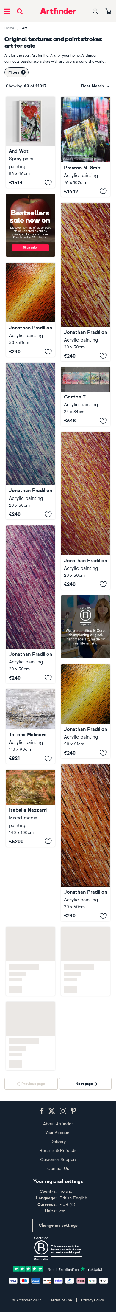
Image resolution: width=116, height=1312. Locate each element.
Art (24, 28)
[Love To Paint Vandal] (30, 142)
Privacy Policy (92, 1300)
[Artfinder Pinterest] (73, 1111)
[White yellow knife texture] (85, 711)
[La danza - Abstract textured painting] (30, 808)
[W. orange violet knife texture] (85, 848)
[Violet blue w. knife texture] (30, 441)
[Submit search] (19, 11)
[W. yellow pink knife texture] (85, 510)
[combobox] (95, 86)
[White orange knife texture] (30, 310)
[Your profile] (95, 11)
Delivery (58, 1141)
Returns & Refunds (58, 1150)
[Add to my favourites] (48, 182)
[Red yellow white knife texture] (85, 282)
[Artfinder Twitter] (51, 1111)
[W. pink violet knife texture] (30, 604)
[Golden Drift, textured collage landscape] (30, 726)
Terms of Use (61, 1300)
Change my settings (58, 1225)
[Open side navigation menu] (7, 11)
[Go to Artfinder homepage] (58, 11)
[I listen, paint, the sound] (85, 396)
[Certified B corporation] (58, 1248)
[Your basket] (108, 11)
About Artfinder (58, 1123)
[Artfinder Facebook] (41, 1111)
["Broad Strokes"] (85, 147)
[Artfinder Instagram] (63, 1111)
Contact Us (58, 1168)
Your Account (58, 1132)
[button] (95, 86)
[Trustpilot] (58, 1268)
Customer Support (58, 1159)
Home (9, 28)
